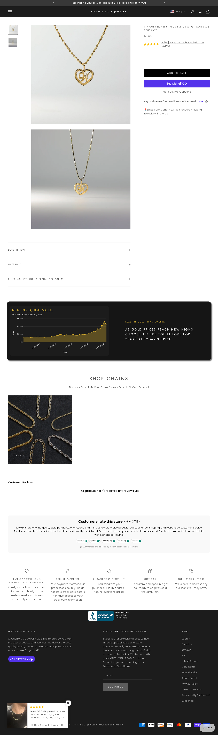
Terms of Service (191, 689)
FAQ (184, 655)
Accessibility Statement (196, 695)
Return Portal (189, 678)
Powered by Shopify (110, 724)
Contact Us (188, 667)
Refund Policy (190, 672)
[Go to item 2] (13, 42)
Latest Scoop (190, 661)
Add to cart (176, 73)
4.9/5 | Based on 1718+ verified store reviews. (182, 44)
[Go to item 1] (13, 30)
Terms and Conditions (116, 666)
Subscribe (115, 686)
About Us (187, 644)
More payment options (177, 91)
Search (186, 638)
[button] (68, 703)
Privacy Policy (190, 684)
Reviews (186, 650)
